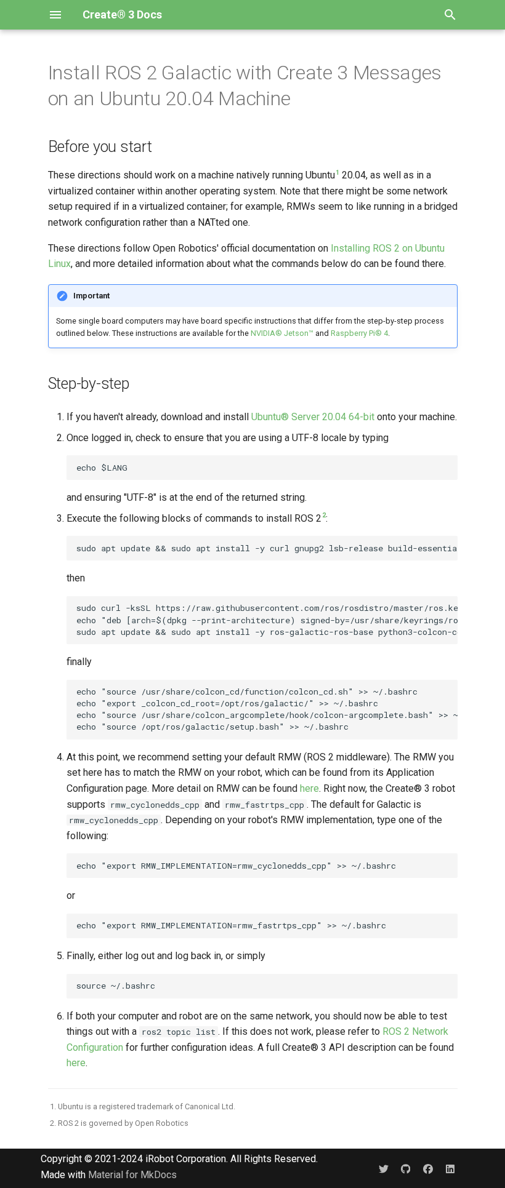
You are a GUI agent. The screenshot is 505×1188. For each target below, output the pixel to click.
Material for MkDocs (132, 1175)
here (309, 788)
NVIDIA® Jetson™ (282, 333)
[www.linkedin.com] (450, 1168)
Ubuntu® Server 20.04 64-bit (312, 417)
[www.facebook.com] (428, 1168)
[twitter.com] (384, 1168)
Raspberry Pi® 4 (359, 333)
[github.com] (406, 1168)
